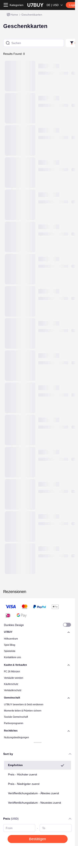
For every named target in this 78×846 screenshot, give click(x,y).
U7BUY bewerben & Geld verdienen (23, 704)
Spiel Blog (9, 645)
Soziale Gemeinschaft (16, 716)
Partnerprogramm (13, 723)
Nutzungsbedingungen (16, 737)
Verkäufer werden (13, 678)
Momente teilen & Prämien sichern (22, 710)
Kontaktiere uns (12, 657)
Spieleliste (9, 651)
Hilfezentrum (11, 638)
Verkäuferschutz (12, 690)
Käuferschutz (11, 684)
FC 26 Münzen (12, 671)
